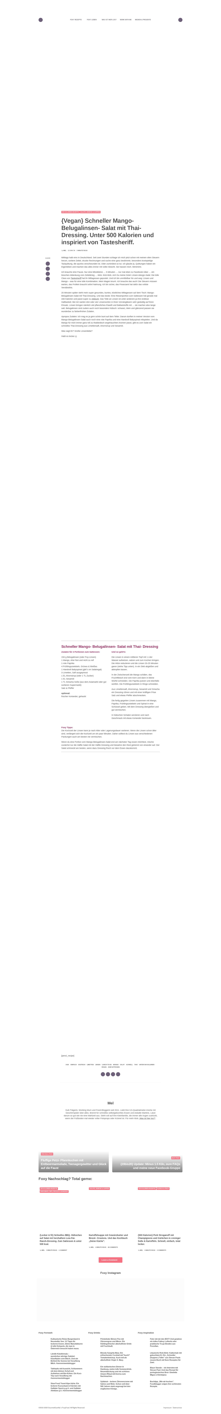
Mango (115, 1065)
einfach (74, 1065)
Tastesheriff (76, 278)
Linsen (97, 1065)
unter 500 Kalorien (146, 1065)
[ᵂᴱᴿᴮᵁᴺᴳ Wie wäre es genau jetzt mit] (139, 1289)
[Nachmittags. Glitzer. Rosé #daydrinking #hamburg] (81, 1309)
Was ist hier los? (109, 20)
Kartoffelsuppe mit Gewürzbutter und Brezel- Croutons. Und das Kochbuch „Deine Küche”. (108, 1238)
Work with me (126, 20)
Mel (64, 250)
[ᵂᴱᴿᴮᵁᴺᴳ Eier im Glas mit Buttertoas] (168, 1309)
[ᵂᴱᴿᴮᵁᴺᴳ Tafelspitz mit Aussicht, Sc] (168, 1289)
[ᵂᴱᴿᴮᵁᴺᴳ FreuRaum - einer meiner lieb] (52, 1289)
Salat (122, 1065)
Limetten (90, 1065)
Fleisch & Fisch (163, 1188)
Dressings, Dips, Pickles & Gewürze (54, 1191)
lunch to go (107, 1065)
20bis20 (95, 299)
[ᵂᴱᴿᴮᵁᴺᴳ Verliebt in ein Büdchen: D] (139, 1309)
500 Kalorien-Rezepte (70, 212)
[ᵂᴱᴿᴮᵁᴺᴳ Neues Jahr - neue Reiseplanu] (81, 1289)
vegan (104, 1067)
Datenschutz (177, 1408)
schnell (129, 1065)
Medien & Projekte (143, 20)
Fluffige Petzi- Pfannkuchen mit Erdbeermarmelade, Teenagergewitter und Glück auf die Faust (73, 1164)
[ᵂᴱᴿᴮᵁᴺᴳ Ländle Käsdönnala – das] (110, 1289)
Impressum (167, 1408)
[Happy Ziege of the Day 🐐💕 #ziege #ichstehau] (110, 1309)
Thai (136, 1065)
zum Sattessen (114, 1067)
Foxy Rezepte (76, 20)
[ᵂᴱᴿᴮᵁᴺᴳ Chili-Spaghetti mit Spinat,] (52, 1309)
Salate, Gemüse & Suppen (90, 212)
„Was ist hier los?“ (147, 1118)
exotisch (81, 1065)
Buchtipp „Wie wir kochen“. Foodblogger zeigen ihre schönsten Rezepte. (165, 1384)
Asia (67, 1065)
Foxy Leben (92, 20)
